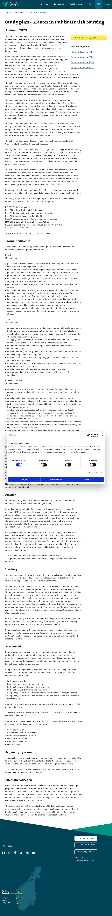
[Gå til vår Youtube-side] (33, 853)
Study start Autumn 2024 (82, 62)
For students (8, 846)
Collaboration (76, 4)
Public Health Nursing (28, 12)
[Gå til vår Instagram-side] (8, 852)
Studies (44, 4)
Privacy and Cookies (85, 860)
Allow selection (56, 479)
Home (6, 12)
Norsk (107, 4)
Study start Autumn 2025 (82, 57)
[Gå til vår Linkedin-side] (27, 852)
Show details (94, 473)
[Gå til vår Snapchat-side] (21, 853)
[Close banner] (103, 435)
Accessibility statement (85, 858)
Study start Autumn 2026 (82, 52)
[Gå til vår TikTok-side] (15, 852)
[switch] (44, 465)
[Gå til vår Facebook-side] (3, 852)
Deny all (24, 479)
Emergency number (85, 852)
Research (59, 4)
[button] (90, 4)
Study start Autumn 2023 (82, 67)
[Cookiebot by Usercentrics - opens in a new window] (88, 435)
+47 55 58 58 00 (87, 844)
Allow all (88, 479)
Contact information (86, 838)
